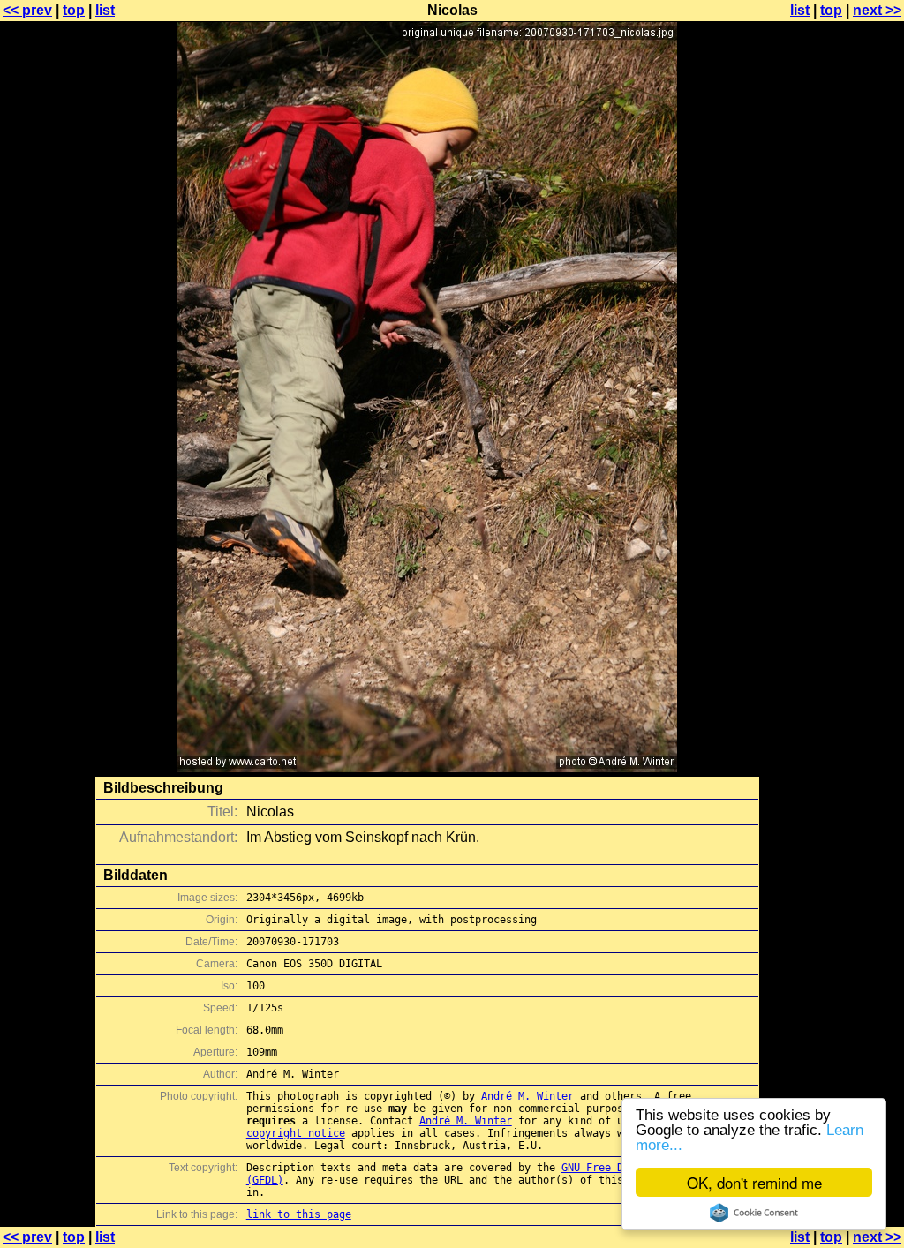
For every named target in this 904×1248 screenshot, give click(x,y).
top (74, 10)
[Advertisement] (832, 437)
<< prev (27, 10)
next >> (877, 10)
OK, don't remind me (754, 1182)
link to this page (298, 1214)
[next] (427, 767)
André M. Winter (527, 1096)
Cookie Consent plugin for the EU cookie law (754, 1212)
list (105, 10)
